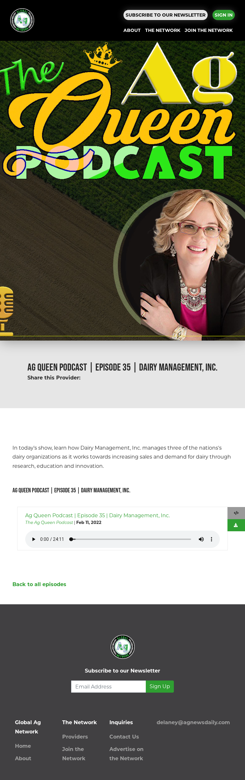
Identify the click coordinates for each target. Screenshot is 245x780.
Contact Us (124, 737)
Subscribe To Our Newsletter (165, 15)
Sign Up (160, 686)
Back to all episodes (39, 584)
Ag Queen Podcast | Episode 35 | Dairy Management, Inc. (97, 515)
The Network (162, 30)
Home (23, 746)
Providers (75, 737)
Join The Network (209, 30)
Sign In (224, 15)
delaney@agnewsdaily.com (193, 722)
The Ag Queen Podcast (49, 522)
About (132, 30)
